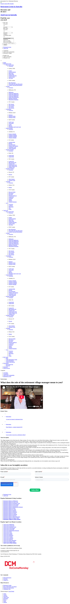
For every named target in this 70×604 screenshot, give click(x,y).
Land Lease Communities (8, 375)
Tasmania (8, 181)
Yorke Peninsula (12, 148)
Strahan (10, 200)
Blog (7, 358)
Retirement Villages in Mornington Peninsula (13, 507)
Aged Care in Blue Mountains (9, 540)
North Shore (11, 74)
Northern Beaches (13, 75)
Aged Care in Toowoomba (9, 528)
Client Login (6, 597)
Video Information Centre (11, 359)
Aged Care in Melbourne (8, 524)
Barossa (10, 143)
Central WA (11, 161)
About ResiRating (10, 360)
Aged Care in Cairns (7, 533)
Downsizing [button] (6, 363)
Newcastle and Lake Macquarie (15, 84)
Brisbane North (12, 116)
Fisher (10, 209)
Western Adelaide (12, 137)
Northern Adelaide (13, 135)
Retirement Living (7, 47)
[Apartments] (8, 39)
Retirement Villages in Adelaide (10, 514)
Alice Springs (12, 179)
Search (5, 44)
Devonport (11, 193)
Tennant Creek (12, 180)
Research (8, 365)
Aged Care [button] (5, 210)
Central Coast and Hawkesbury (15, 85)
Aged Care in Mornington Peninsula (11, 530)
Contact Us (5, 580)
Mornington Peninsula (13, 99)
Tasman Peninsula (13, 201)
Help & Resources (7, 577)
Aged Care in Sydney (8, 536)
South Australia (9, 128)
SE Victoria (11, 106)
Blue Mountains (12, 82)
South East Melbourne (13, 96)
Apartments (5, 374)
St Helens (11, 198)
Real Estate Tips (9, 364)
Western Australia (10, 149)
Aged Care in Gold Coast (8, 525)
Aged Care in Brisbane (8, 535)
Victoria (7, 86)
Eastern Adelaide (12, 134)
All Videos (5, 372)
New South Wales (10, 65)
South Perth (11, 156)
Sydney (10, 70)
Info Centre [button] (5, 357)
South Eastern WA (13, 165)
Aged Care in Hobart (7, 534)
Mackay (10, 125)
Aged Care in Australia (9, 15)
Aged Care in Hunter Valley (9, 541)
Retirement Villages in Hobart (9, 510)
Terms (4, 601)
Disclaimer (5, 598)
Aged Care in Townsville (8, 529)
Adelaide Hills (12, 142)
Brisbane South (12, 117)
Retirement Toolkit (7, 585)
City (10, 208)
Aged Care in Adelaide (8, 538)
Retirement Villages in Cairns (9, 509)
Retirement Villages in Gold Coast (10, 502)
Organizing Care (6, 589)
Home (4, 62)
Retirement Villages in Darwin (9, 515)
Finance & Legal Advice (8, 587)
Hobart (10, 187)
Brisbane (11, 115)
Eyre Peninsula (12, 144)
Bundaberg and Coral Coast (15, 127)
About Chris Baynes (10, 362)
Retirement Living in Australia (11, 6)
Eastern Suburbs (12, 72)
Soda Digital (11, 591)
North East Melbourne (13, 93)
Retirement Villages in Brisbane (10, 511)
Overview (11, 66)
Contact (5, 595)
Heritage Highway (13, 195)
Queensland (8, 109)
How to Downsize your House (10, 586)
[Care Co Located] (8, 40)
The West (11, 78)
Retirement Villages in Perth (9, 508)
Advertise (5, 596)
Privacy (5, 599)
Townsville (11, 123)
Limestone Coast (12, 147)
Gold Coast (11, 122)
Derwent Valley (12, 192)
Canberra (11, 205)
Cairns (10, 124)
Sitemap (5, 602)
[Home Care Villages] (8, 41)
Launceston (11, 197)
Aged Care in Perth (7, 531)
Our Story (5, 578)
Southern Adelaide (13, 136)
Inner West (11, 73)
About (4, 593)
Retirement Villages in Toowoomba (11, 504)
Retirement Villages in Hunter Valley (11, 518)
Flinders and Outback (13, 146)
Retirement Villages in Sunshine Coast (11, 503)
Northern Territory (10, 168)
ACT (7, 203)
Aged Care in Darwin (8, 539)
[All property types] (8, 38)
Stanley (10, 199)
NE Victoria (11, 104)
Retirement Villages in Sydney (9, 513)
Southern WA (12, 167)
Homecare (5, 366)
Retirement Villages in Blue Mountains (11, 516)
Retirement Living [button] (7, 63)
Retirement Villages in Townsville (10, 505)
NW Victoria (11, 105)
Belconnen (11, 206)
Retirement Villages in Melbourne (10, 500)
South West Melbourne (14, 97)
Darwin (10, 174)
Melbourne (11, 92)
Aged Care (5, 48)
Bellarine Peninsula (13, 98)
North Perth (11, 155)
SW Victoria (11, 107)
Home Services (6, 368)
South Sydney (12, 76)
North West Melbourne (14, 94)
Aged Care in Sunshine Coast (9, 527)
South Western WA (13, 166)
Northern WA (12, 163)
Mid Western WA (12, 162)
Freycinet (11, 194)
